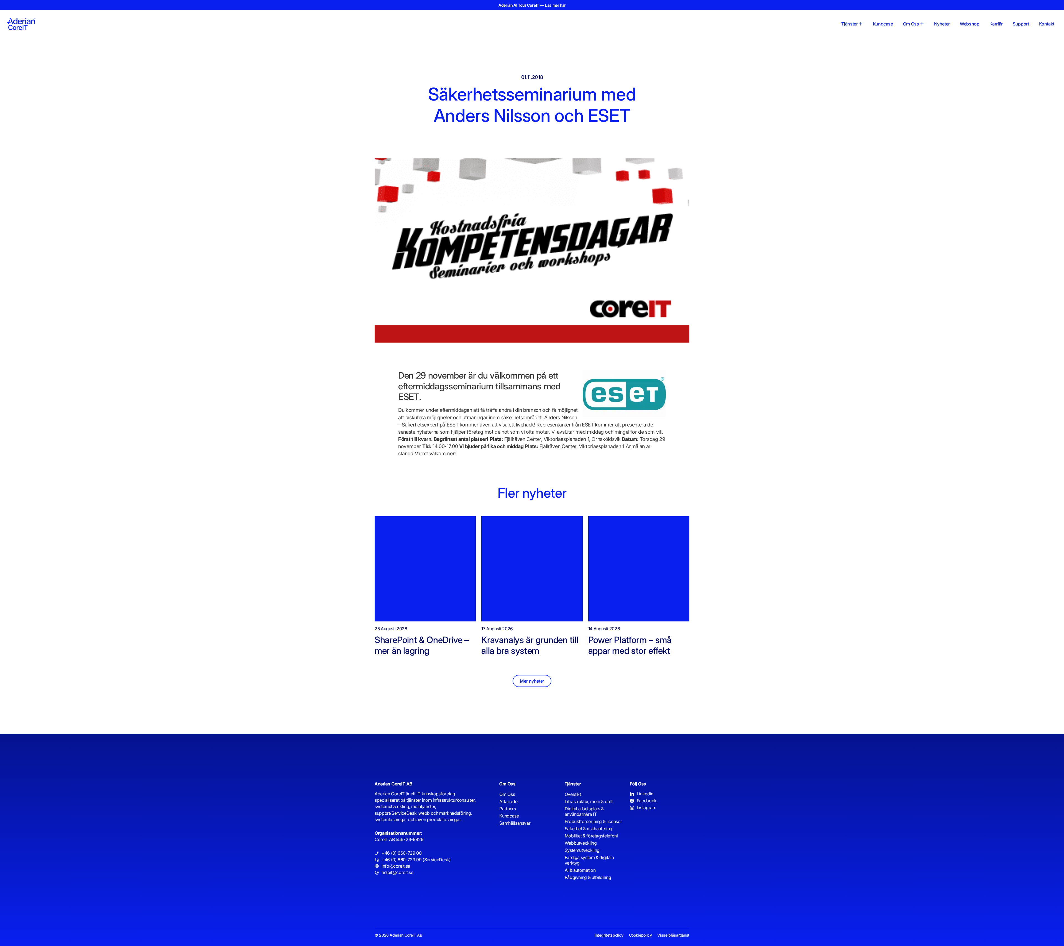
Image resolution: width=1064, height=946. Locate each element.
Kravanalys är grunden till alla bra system (529, 645)
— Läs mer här (532, 5)
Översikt (573, 794)
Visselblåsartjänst (673, 935)
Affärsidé (508, 801)
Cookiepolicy (640, 935)
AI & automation (580, 870)
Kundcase (509, 816)
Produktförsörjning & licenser (593, 821)
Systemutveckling (582, 850)
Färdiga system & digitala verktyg (589, 860)
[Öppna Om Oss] (922, 23)
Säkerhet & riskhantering (588, 828)
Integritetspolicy (609, 935)
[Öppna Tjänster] (860, 23)
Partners (507, 808)
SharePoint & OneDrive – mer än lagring (422, 645)
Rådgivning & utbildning (588, 877)
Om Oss (507, 794)
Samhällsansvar (514, 823)
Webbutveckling (581, 843)
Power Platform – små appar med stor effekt (630, 645)
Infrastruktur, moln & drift (589, 801)
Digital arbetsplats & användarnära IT (584, 811)
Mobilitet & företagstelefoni (591, 836)
